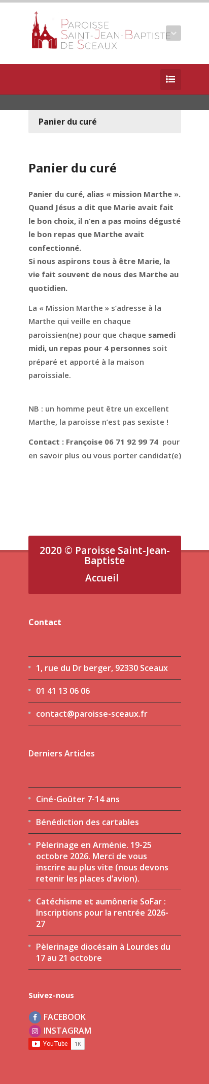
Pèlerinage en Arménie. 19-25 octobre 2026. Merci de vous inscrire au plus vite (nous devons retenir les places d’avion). (102, 861)
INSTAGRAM (66, 1030)
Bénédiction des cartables (87, 822)
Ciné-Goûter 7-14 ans (78, 799)
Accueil (102, 577)
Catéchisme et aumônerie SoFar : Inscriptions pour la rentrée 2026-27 (102, 912)
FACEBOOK (64, 1016)
